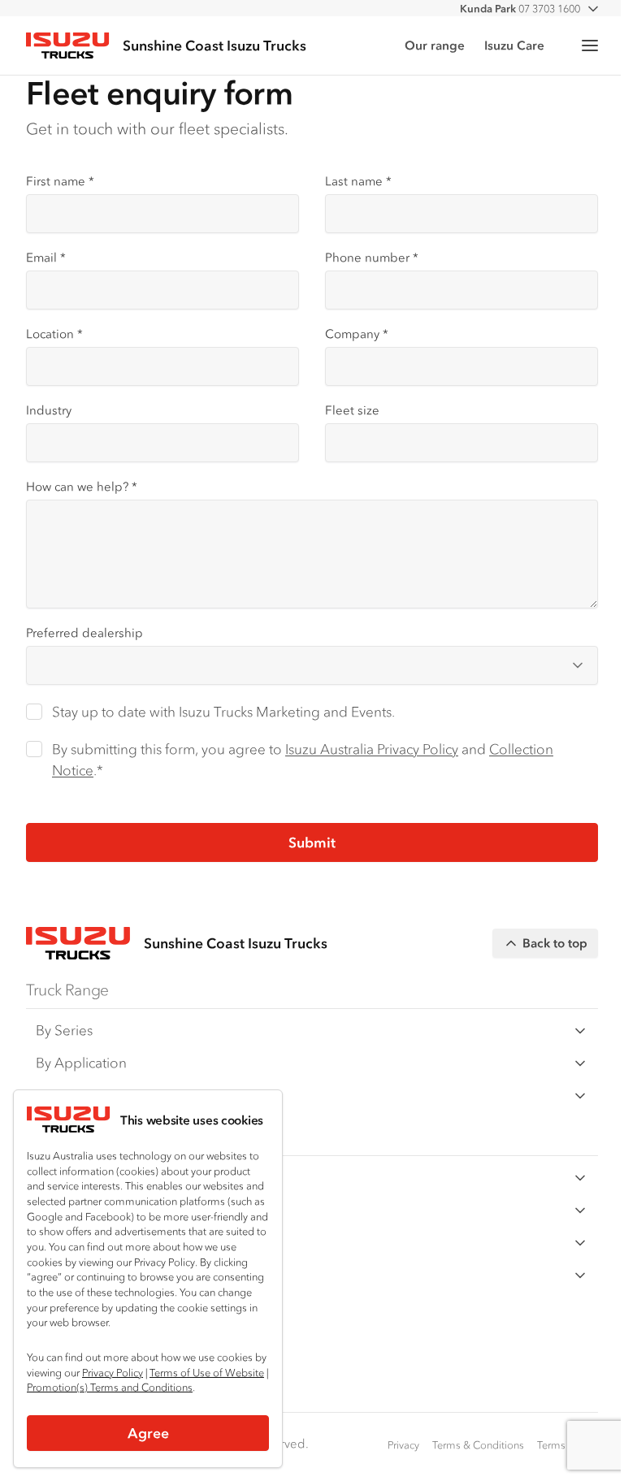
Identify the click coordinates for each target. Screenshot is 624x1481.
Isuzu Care (514, 45)
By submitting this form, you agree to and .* (302, 759)
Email (46, 257)
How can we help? (81, 486)
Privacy (403, 1445)
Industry (49, 410)
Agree (148, 1433)
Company (356, 333)
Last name (358, 180)
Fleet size (352, 410)
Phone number (371, 257)
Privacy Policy (112, 1372)
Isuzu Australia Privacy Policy (371, 749)
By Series (64, 1030)
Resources (68, 1210)
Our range (435, 45)
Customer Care (83, 1177)
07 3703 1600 (520, 8)
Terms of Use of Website (207, 1372)
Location (54, 333)
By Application (81, 1063)
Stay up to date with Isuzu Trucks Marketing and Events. (223, 712)
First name (60, 180)
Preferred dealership (84, 632)
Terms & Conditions (478, 1445)
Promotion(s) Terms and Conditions (110, 1387)
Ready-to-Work (82, 1095)
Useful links (71, 1275)
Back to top (554, 943)
